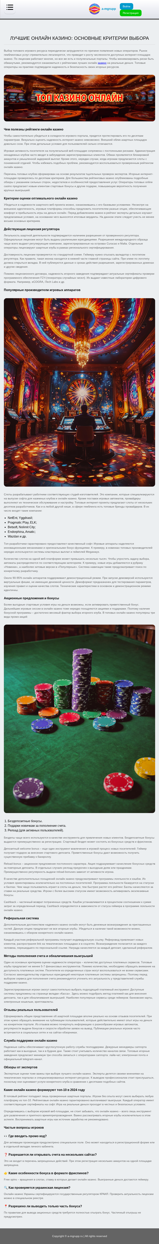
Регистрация (131, 12)
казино (102, 62)
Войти (126, 6)
